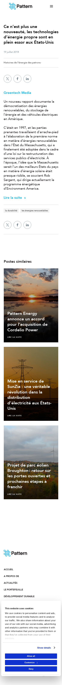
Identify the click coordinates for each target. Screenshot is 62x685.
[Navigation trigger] (51, 6)
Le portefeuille (13, 589)
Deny (31, 669)
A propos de (11, 576)
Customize (29, 662)
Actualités (10, 583)
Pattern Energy (21, 6)
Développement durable (17, 596)
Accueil (8, 569)
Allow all (31, 656)
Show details (44, 647)
